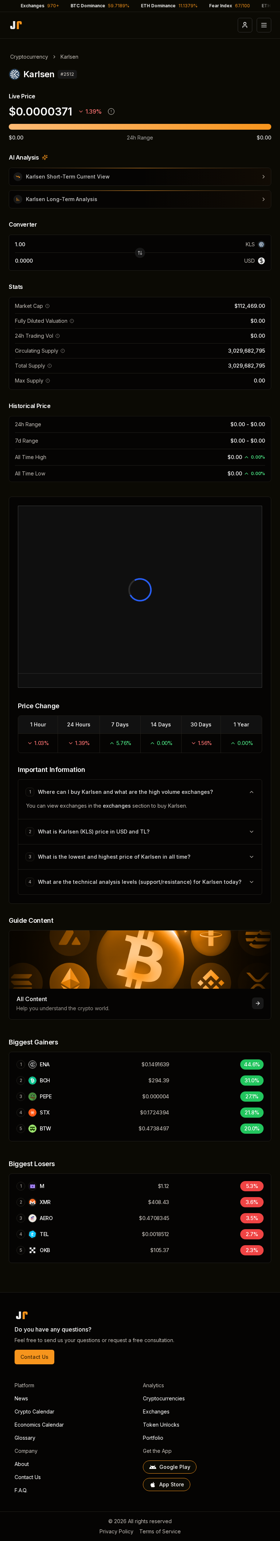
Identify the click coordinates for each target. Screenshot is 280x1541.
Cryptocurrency (29, 57)
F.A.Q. (21, 1490)
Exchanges (156, 1411)
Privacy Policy (116, 1531)
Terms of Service (160, 1531)
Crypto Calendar (34, 1411)
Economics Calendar (39, 1425)
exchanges (117, 806)
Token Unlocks (161, 1425)
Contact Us (34, 1357)
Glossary (25, 1438)
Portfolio (153, 1438)
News (21, 1398)
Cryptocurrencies (164, 1398)
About (22, 1464)
